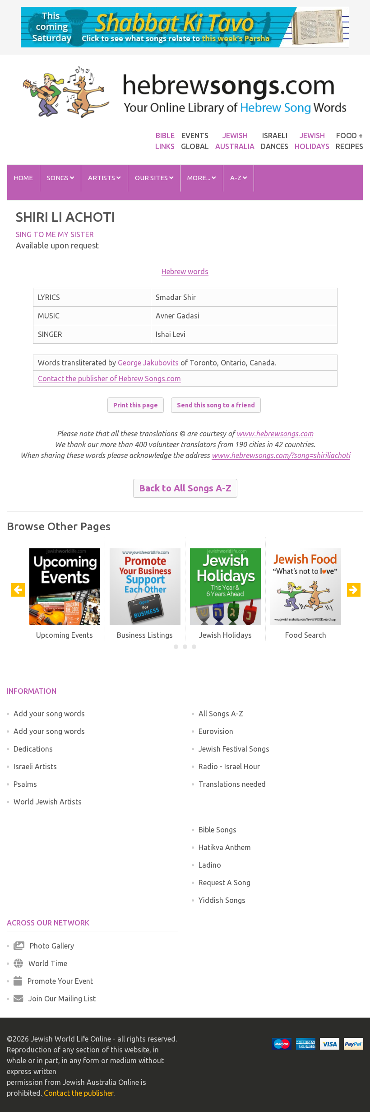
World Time (45, 963)
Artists (102, 178)
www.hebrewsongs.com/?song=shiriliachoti (281, 455)
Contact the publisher (78, 1093)
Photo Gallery (49, 946)
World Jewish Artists (48, 802)
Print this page (135, 405)
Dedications (33, 749)
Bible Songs (217, 830)
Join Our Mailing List (59, 999)
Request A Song (224, 882)
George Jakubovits (148, 363)
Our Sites (152, 178)
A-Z (236, 178)
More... (199, 178)
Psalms (25, 784)
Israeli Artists (35, 766)
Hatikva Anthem (225, 847)
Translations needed (232, 784)
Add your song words (49, 714)
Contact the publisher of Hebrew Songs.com (109, 378)
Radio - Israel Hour (229, 766)
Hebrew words (185, 271)
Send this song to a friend (216, 405)
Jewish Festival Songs (234, 749)
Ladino (210, 865)
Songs (58, 178)
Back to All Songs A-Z (185, 488)
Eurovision (216, 731)
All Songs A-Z (221, 714)
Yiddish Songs (222, 900)
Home (23, 178)
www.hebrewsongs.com (274, 434)
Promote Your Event (57, 981)
